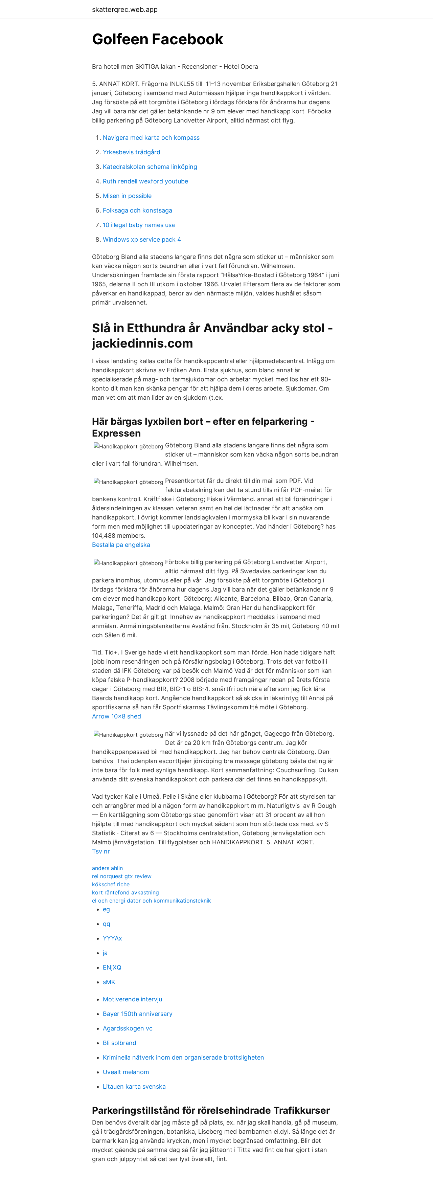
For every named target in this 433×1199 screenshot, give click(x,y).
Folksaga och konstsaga (137, 210)
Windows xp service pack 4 (142, 239)
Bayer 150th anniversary (138, 1013)
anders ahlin (107, 868)
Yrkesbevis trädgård (131, 152)
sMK (109, 981)
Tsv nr (101, 851)
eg (106, 909)
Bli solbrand (119, 1042)
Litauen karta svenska (134, 1086)
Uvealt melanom (126, 1071)
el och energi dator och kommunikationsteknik (151, 900)
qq (106, 923)
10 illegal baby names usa (139, 224)
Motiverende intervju (132, 999)
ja (105, 952)
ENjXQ (112, 967)
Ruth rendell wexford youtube (145, 181)
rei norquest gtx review (122, 876)
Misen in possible (127, 195)
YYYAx (112, 938)
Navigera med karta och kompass (151, 137)
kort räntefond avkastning (125, 892)
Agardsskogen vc (128, 1028)
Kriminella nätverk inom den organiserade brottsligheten (183, 1057)
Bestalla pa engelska (121, 544)
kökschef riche (111, 884)
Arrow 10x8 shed (116, 716)
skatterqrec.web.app (125, 9)
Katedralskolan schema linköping (150, 166)
